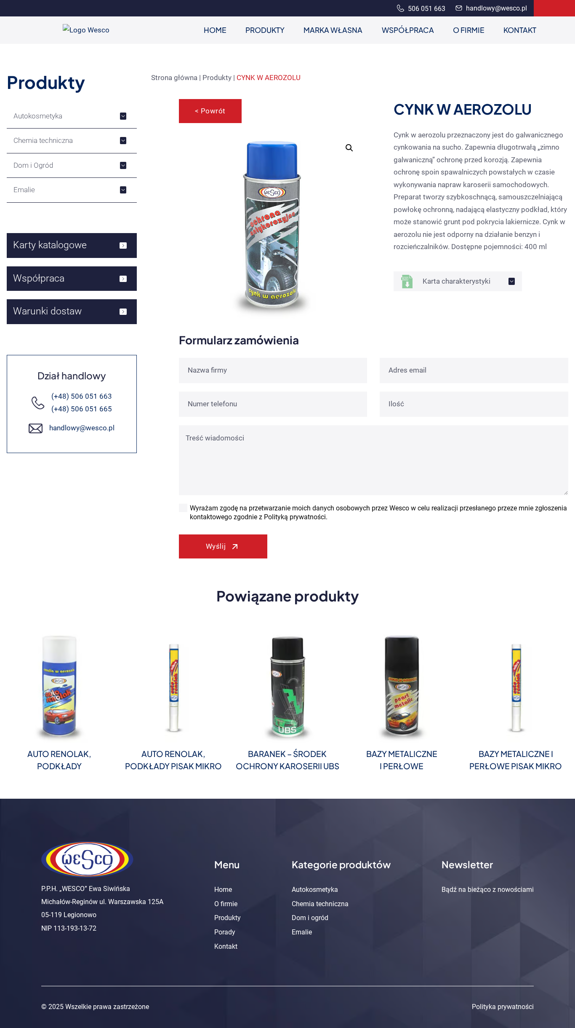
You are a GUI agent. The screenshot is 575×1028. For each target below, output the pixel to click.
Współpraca (38, 278)
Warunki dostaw (47, 311)
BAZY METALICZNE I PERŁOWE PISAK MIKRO (515, 760)
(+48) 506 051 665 (81, 409)
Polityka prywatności (503, 1007)
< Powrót (210, 111)
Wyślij (216, 546)
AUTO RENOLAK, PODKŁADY (59, 760)
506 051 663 (425, 9)
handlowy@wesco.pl (495, 8)
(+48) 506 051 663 (81, 396)
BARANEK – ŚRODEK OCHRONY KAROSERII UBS (287, 760)
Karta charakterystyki (456, 281)
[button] (349, 148)
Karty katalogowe (50, 245)
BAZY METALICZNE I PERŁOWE (401, 760)
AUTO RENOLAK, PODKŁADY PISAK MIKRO (173, 760)
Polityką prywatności (295, 517)
